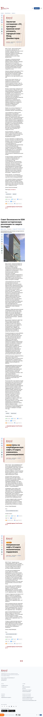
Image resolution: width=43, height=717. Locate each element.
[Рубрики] (41, 8)
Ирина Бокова (13, 413)
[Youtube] (9, 706)
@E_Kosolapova (12, 189)
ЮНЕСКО (7, 413)
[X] (7, 706)
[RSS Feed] (16, 706)
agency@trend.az (3, 680)
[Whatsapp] (2, 706)
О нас (23, 685)
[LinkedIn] (14, 706)
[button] (2, 15)
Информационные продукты (6, 697)
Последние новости (4, 685)
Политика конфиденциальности (27, 697)
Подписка (3, 695)
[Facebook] (4, 706)
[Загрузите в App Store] (4, 711)
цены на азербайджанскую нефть (12, 510)
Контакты (24, 688)
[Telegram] (11, 706)
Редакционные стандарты (26, 690)
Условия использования (26, 695)
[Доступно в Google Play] (11, 711)
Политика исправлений (26, 691)
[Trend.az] (5, 8)
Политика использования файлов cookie (29, 700)
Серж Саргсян (8, 194)
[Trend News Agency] (4, 670)
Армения (14, 194)
